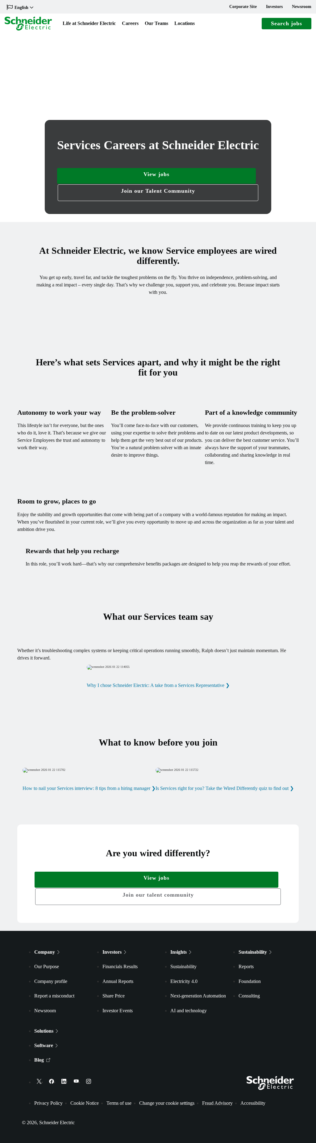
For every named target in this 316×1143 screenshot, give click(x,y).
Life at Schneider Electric (89, 23)
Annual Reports (117, 981)
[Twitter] (39, 1081)
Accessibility (252, 1103)
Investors (274, 6)
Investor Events (117, 1010)
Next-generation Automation (198, 995)
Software (43, 1045)
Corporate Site (243, 6)
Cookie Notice (84, 1103)
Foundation (250, 981)
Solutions (43, 1031)
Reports (246, 966)
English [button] (21, 7)
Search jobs (286, 23)
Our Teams (156, 23)
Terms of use (118, 1103)
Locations (184, 23)
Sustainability (183, 966)
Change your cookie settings (166, 1103)
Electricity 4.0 (184, 981)
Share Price (113, 995)
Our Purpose (46, 966)
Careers (130, 23)
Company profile (50, 981)
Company (44, 952)
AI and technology (188, 1010)
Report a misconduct (54, 995)
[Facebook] (51, 1081)
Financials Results (120, 966)
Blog (39, 1060)
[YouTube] (76, 1081)
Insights (178, 952)
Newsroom (301, 6)
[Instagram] (89, 1081)
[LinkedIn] (64, 1081)
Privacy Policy (48, 1103)
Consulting (249, 995)
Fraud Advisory (217, 1103)
